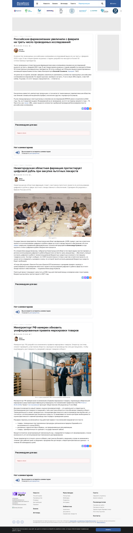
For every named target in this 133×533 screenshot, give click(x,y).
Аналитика (66, 509)
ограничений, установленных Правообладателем (83, 521)
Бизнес (55, 3)
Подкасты (66, 500)
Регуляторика (28, 36)
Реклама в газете (98, 507)
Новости (46, 3)
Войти (114, 3)
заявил (16, 245)
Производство (37, 498)
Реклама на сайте (98, 505)
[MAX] (85, 108)
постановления (33, 405)
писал (26, 103)
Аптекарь (64, 3)
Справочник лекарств (70, 514)
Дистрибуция (37, 502)
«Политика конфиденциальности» (18, 499)
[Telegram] (83, 108)
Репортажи (66, 496)
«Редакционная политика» (19, 504)
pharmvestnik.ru (101, 522)
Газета (73, 3)
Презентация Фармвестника (102, 509)
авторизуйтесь (34, 153)
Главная (16, 36)
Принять (108, 529)
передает (71, 71)
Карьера (35, 504)
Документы (66, 511)
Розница (35, 500)
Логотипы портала (99, 511)
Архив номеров (98, 498)
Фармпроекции (84, 3)
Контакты (96, 516)
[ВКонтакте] (88, 108)
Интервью (66, 502)
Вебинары (66, 498)
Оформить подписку (99, 496)
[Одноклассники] (90, 108)
